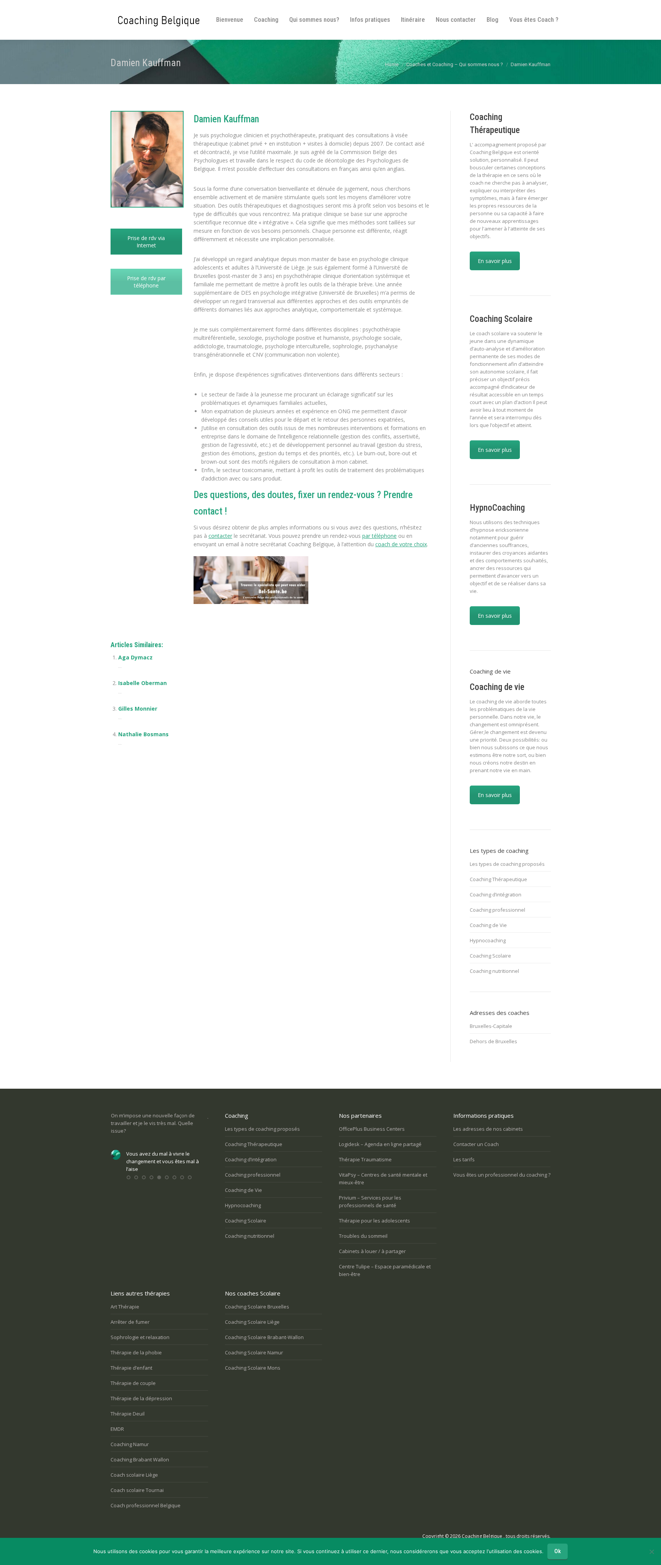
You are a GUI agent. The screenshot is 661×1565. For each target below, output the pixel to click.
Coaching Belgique (482, 1536)
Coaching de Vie (488, 925)
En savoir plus (495, 261)
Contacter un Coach (476, 1144)
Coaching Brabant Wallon (140, 1459)
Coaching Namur (130, 1444)
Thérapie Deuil (128, 1413)
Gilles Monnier (137, 708)
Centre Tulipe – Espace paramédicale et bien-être (385, 1270)
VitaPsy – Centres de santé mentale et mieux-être (383, 1178)
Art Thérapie (125, 1306)
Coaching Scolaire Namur (254, 1352)
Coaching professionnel (497, 909)
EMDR (117, 1428)
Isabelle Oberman (142, 683)
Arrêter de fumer (130, 1321)
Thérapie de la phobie (136, 1352)
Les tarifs (464, 1159)
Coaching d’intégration (495, 894)
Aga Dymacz (135, 657)
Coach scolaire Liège (134, 1474)
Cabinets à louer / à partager (372, 1251)
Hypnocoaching (488, 940)
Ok (557, 1551)
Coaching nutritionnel (494, 971)
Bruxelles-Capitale (491, 1026)
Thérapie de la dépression (141, 1398)
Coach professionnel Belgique (146, 1505)
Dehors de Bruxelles (493, 1041)
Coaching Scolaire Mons (252, 1367)
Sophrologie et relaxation (140, 1337)
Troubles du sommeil (363, 1235)
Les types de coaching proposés (507, 863)
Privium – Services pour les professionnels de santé (370, 1201)
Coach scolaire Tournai (137, 1490)
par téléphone (379, 535)
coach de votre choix (401, 544)
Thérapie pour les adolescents (374, 1220)
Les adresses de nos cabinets (488, 1128)
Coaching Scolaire (490, 955)
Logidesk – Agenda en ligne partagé (380, 1144)
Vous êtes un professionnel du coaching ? (501, 1174)
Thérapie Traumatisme (365, 1159)
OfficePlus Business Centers (372, 1128)
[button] (128, 1177)
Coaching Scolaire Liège (252, 1321)
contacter (220, 535)
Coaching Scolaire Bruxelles (257, 1306)
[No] (651, 1551)
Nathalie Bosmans (143, 734)
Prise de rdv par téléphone (146, 281)
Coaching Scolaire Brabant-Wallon (264, 1337)
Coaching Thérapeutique (498, 879)
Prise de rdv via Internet (146, 241)
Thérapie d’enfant (131, 1367)
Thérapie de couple (133, 1383)
